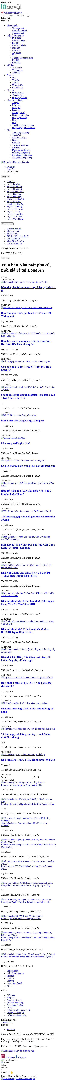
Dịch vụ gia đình (19, 97)
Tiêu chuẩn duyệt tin (15, 1005)
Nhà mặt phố (7, 224)
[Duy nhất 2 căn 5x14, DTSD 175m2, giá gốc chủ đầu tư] (27, 677)
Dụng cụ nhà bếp (19, 117)
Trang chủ (11, 167)
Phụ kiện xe (17, 87)
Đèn (14, 122)
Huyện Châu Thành (15, 191)
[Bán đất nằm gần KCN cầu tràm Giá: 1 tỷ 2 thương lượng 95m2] (28, 485)
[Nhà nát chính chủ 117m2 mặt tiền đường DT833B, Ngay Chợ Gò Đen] (28, 624)
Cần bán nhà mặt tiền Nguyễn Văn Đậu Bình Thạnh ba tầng (27, 804)
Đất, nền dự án (13, 239)
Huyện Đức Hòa (14, 194)
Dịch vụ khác (18, 92)
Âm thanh (16, 53)
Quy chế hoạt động (15, 1002)
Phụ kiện (16, 60)
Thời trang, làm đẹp (20, 132)
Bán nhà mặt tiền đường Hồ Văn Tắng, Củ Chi (21, 785)
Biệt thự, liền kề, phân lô (17, 236)
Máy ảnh (16, 48)
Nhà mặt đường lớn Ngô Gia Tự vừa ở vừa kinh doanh (25, 902)
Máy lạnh (16, 107)
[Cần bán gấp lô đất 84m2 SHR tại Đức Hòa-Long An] (25, 361)
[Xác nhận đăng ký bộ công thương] (17, 1051)
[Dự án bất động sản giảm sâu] (15, 162)
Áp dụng (5, 258)
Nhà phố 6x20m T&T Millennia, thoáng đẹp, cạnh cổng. (26, 885)
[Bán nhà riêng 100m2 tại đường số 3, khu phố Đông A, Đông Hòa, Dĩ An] (28, 935)
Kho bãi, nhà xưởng (15, 241)
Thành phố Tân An (15, 204)
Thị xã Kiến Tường (15, 199)
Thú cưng (16, 135)
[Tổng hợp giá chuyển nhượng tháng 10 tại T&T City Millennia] (28, 820)
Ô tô (14, 77)
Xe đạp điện (17, 85)
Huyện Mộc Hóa (14, 201)
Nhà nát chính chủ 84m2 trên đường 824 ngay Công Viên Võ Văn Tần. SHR (27, 602)
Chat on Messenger (26, 1078)
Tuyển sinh (17, 68)
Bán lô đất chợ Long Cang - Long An (22, 420)
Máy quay (16, 50)
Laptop (15, 43)
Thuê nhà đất (18, 33)
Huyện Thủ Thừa (14, 216)
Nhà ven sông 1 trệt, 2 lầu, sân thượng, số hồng (28, 759)
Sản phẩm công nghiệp (22, 155)
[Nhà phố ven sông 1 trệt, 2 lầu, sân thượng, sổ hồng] (25, 703)
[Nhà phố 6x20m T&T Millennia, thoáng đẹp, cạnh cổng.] (27, 883)
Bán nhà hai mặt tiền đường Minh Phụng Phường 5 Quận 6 (27, 957)
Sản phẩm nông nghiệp (22, 157)
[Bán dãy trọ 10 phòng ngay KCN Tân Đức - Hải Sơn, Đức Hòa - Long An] (28, 336)
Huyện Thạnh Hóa (15, 214)
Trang (4, 777)
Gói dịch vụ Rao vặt (13, 13)
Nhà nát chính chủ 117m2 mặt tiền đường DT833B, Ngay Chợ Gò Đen (25, 631)
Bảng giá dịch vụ (14, 1000)
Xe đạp (15, 82)
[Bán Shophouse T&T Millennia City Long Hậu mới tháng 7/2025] (28, 864)
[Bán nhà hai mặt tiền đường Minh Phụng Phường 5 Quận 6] (28, 954)
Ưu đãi (10, 1007)
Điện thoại (16, 38)
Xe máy (15, 80)
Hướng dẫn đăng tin (15, 1012)
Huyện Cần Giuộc (15, 189)
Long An (11, 169)
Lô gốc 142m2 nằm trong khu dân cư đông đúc (28, 465)
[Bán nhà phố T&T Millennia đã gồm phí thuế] (22, 916)
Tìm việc (16, 73)
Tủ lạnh (15, 102)
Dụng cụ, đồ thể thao (21, 150)
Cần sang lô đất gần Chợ (15, 443)
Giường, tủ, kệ (18, 112)
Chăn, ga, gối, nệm (20, 115)
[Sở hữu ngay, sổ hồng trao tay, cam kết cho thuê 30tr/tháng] (28, 729)
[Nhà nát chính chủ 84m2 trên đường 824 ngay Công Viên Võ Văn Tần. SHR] (28, 595)
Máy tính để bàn (19, 45)
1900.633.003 (7, 1022)
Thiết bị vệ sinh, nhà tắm (23, 125)
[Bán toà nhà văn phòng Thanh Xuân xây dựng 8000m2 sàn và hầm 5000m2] (28, 842)
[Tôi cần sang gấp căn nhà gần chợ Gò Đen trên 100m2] (26, 511)
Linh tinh (16, 142)
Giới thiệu (11, 995)
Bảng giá (11, 997)
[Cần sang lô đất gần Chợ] (13, 438)
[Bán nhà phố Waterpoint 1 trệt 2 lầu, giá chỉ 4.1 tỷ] (24, 282)
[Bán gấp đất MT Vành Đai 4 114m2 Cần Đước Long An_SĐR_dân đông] (28, 539)
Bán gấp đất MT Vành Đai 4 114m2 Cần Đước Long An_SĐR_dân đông (28, 546)
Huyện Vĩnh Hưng (15, 219)
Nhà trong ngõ (13, 231)
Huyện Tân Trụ (13, 211)
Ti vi (14, 55)
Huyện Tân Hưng (14, 206)
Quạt (14, 120)
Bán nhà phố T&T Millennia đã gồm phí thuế (21, 918)
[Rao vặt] (11, 9)
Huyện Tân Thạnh (15, 209)
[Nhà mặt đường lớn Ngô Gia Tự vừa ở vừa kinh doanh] (26, 899)
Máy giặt (16, 105)
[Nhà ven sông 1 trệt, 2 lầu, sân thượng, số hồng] (23, 754)
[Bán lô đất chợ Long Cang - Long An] (18, 415)
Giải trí (15, 140)
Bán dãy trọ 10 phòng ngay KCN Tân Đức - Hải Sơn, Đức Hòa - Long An (26, 343)
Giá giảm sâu (18, 28)
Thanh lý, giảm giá (20, 145)
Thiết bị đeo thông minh (22, 58)
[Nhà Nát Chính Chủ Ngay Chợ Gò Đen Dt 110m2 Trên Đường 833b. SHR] (28, 567)
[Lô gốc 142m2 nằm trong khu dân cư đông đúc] (23, 460)
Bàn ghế (16, 110)
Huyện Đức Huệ (14, 196)
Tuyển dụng (17, 70)
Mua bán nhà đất (19, 30)
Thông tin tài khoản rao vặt (18, 1010)
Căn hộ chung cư (14, 243)
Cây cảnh (16, 147)
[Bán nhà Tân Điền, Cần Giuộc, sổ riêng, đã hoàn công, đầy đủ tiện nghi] (28, 652)
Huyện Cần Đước (14, 186)
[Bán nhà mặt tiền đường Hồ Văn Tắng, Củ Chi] (23, 782)
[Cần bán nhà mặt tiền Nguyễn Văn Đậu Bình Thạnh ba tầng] (28, 801)
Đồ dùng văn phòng (21, 152)
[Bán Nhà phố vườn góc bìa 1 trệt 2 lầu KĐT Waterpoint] (26, 307)
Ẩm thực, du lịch (19, 137)
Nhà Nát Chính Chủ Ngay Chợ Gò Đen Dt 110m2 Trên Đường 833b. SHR (25, 574)
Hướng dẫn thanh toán (16, 1015)
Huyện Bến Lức (14, 184)
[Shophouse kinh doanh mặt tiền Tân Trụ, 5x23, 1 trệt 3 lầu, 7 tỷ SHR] (28, 389)
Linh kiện (16, 63)
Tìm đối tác (17, 95)
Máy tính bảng (18, 40)
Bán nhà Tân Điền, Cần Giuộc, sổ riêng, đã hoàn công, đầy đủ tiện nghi (25, 659)
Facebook (11, 1029)
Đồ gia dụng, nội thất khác (23, 127)
